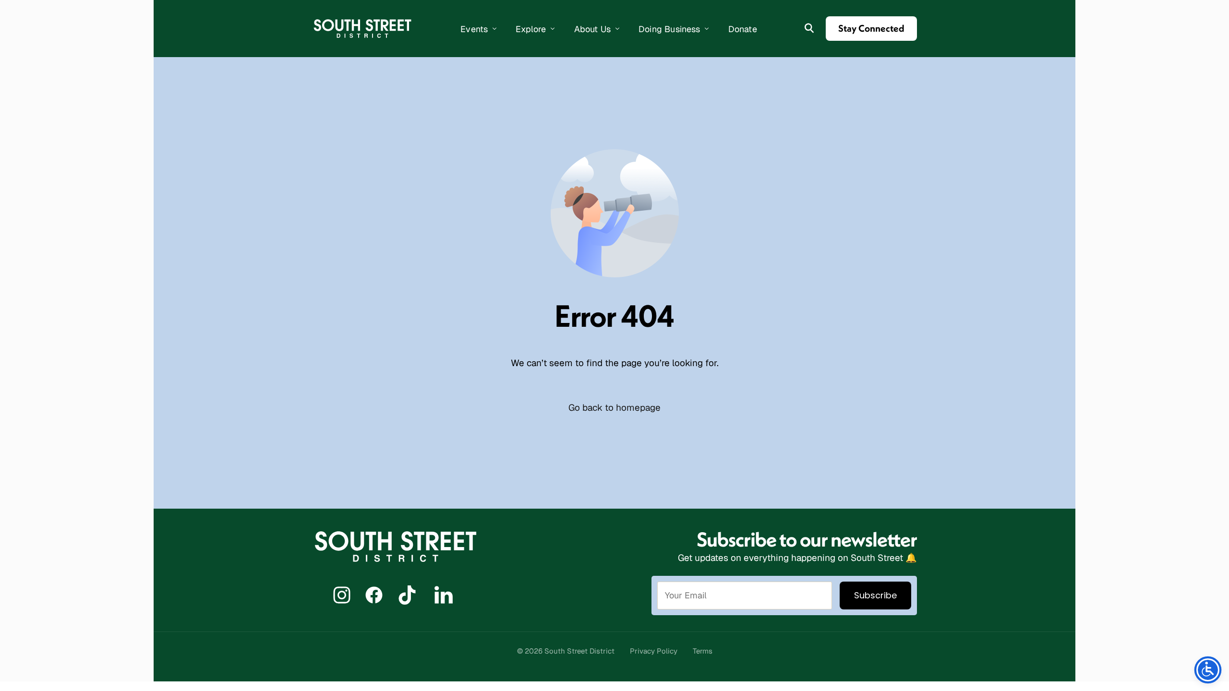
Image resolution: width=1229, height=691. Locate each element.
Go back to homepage (614, 408)
